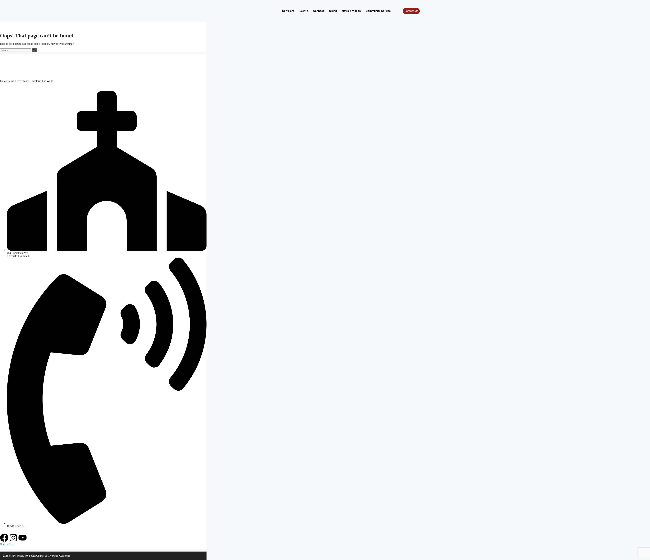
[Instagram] (13, 537)
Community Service (378, 11)
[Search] (34, 50)
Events (303, 11)
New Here (288, 11)
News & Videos (351, 11)
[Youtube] (22, 537)
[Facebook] (4, 537)
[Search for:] (16, 49)
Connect (318, 11)
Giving (333, 11)
